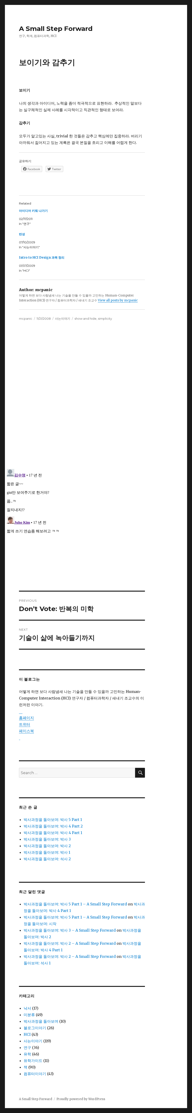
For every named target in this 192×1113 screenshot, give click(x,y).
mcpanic (25, 318)
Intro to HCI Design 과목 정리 (41, 258)
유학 (27, 1054)
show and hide (85, 318)
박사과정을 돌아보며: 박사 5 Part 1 (53, 819)
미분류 (29, 1014)
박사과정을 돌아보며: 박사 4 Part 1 (53, 832)
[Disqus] (96, 399)
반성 (22, 234)
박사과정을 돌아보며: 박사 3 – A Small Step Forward (70, 930)
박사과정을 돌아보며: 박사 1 (47, 852)
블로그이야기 (35, 1027)
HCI (27, 1034)
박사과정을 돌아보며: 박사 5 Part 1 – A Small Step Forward (75, 904)
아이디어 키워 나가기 (33, 211)
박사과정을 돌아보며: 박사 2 (47, 845)
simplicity (105, 318)
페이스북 (26, 731)
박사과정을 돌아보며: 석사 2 (47, 859)
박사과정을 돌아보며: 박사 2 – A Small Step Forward (70, 943)
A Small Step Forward (55, 29)
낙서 (27, 1008)
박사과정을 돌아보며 (41, 1021)
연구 (27, 1047)
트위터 (24, 724)
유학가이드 (33, 1060)
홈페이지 (26, 717)
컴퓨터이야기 (35, 1073)
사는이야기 (62, 318)
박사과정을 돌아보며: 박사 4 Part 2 (53, 826)
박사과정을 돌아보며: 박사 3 (47, 839)
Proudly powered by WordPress (80, 1099)
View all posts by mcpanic (118, 300)
